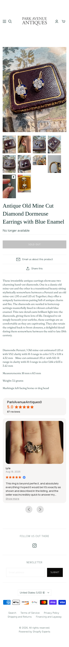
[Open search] (10, 21)
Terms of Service (30, 612)
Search (12, 612)
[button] (12, 498)
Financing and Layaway (49, 616)
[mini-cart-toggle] (63, 21)
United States (32, 592)
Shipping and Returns (20, 616)
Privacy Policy (51, 612)
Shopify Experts (41, 631)
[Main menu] (4, 21)
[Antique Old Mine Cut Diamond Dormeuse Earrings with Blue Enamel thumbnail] (9, 144)
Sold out (34, 244)
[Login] (57, 21)
